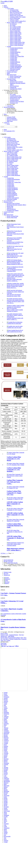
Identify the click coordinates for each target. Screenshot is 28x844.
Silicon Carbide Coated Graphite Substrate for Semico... (15, 310)
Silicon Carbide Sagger (15, 36)
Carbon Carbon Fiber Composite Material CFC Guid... (15, 525)
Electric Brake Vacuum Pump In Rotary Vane (12, 637)
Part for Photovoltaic (15, 18)
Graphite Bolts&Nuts (15, 52)
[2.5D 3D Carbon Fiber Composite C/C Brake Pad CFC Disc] (15, 533)
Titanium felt (13, 87)
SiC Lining (12, 25)
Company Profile (11, 117)
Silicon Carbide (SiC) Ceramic (14, 22)
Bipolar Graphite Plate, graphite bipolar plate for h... (14, 287)
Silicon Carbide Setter (15, 39)
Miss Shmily (4, 644)
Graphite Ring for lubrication (14, 323)
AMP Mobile (11, 636)
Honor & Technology (12, 119)
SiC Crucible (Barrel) (15, 28)
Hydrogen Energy (11, 79)
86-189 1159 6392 (8, 561)
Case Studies (10, 105)
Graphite (9, 46)
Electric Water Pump (15, 77)
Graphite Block (14, 49)
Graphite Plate (13, 59)
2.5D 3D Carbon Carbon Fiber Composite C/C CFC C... (15, 514)
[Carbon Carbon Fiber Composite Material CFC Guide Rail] (15, 521)
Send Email (3, 643)
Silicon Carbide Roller (15, 41)
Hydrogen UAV (14, 103)
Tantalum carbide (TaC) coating (18, 17)
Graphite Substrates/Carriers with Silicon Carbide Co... (15, 318)
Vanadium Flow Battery (16, 88)
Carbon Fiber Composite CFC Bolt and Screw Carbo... (15, 481)
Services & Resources (9, 107)
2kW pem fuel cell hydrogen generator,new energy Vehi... (14, 295)
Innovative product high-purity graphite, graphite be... (14, 280)
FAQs (8, 124)
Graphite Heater (14, 53)
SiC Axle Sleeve (5, 639)
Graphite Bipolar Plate (15, 95)
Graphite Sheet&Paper (15, 67)
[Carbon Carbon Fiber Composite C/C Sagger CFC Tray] (15, 488)
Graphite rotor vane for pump (14, 327)
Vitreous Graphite (14, 19)
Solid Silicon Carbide (12, 152)
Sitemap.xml (7, 575)
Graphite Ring (13, 60)
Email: (5, 562)
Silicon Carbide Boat (15, 31)
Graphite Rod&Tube (15, 62)
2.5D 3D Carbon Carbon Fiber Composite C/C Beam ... (15, 503)
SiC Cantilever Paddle (15, 26)
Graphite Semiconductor (16, 66)
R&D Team (10, 121)
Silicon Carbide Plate (15, 35)
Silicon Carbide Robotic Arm (17, 43)
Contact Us (6, 122)
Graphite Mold (13, 57)
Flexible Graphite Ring (15, 639)
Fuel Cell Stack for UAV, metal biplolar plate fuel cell (14, 256)
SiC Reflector (13, 24)
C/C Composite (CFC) (12, 70)
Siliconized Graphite (15, 69)
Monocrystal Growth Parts (16, 15)
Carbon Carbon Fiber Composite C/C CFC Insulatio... (14, 469)
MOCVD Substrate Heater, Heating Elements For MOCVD (15, 263)
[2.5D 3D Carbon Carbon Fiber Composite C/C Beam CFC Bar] (15, 499)
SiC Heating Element (15, 29)
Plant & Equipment (11, 118)
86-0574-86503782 (8, 560)
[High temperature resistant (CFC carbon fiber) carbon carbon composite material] (15, 545)
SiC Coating (7, 640)
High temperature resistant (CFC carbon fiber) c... (15, 549)
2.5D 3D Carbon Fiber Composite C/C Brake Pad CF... (15, 537)
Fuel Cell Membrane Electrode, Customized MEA (14, 270)
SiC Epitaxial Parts (14, 11)
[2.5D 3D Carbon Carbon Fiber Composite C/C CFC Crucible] (15, 510)
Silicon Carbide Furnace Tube (17, 42)
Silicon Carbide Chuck (15, 32)
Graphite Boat (13, 50)
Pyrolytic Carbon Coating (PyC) (18, 21)
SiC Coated (13, 94)
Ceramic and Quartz (12, 72)
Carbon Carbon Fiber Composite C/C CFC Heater (14, 458)
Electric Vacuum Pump (15, 76)
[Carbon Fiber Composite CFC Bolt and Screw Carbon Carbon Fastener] (15, 477)
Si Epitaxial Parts (14, 9)
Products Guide (7, 572)
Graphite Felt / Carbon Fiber (17, 56)
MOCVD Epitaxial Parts (16, 12)
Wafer (8, 73)
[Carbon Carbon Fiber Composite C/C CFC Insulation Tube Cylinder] (15, 464)
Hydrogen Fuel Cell (15, 98)
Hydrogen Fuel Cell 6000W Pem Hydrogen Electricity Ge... (15, 242)
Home (5, 5)
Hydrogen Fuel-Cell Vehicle (17, 101)
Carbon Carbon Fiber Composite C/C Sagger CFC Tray (14, 492)
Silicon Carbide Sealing (16, 38)
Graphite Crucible (14, 55)
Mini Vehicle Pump (11, 74)
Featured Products (13, 634)
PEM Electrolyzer (14, 86)
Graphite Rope (13, 63)
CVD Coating (10, 8)
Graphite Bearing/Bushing (16, 48)
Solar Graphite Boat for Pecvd (14, 331)
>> (7, 553)
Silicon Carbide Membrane (16, 45)
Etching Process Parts (15, 14)
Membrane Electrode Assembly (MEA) (16, 204)
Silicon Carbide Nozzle (15, 33)
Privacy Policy (4, 633)
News (5, 114)
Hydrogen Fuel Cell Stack (16, 81)
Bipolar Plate (13, 80)
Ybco (24, 637)
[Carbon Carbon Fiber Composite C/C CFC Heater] (15, 454)
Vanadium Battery (14, 100)
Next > (4, 553)
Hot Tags (6, 573)
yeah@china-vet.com (12, 562)
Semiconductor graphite (16, 97)
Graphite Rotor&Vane (15, 64)
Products (6, 7)
